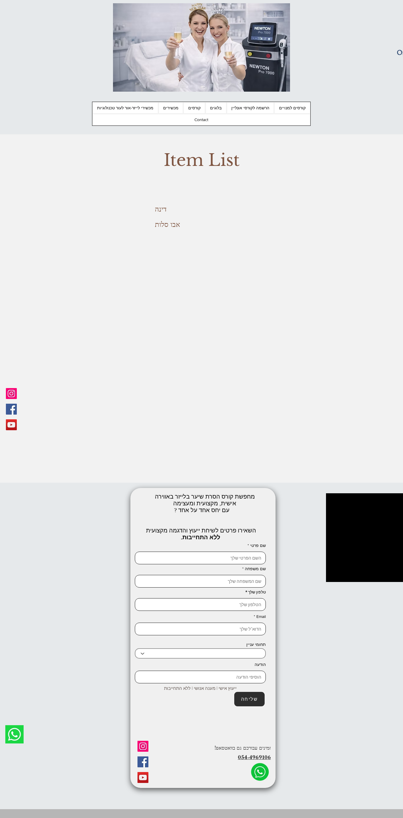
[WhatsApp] (14, 734)
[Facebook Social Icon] (11, 409)
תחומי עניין (256, 644)
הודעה (260, 664)
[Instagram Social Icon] (11, 393)
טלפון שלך (257, 592)
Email (261, 616)
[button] (292, 108)
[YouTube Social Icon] (11, 424)
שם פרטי (258, 545)
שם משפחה (255, 569)
